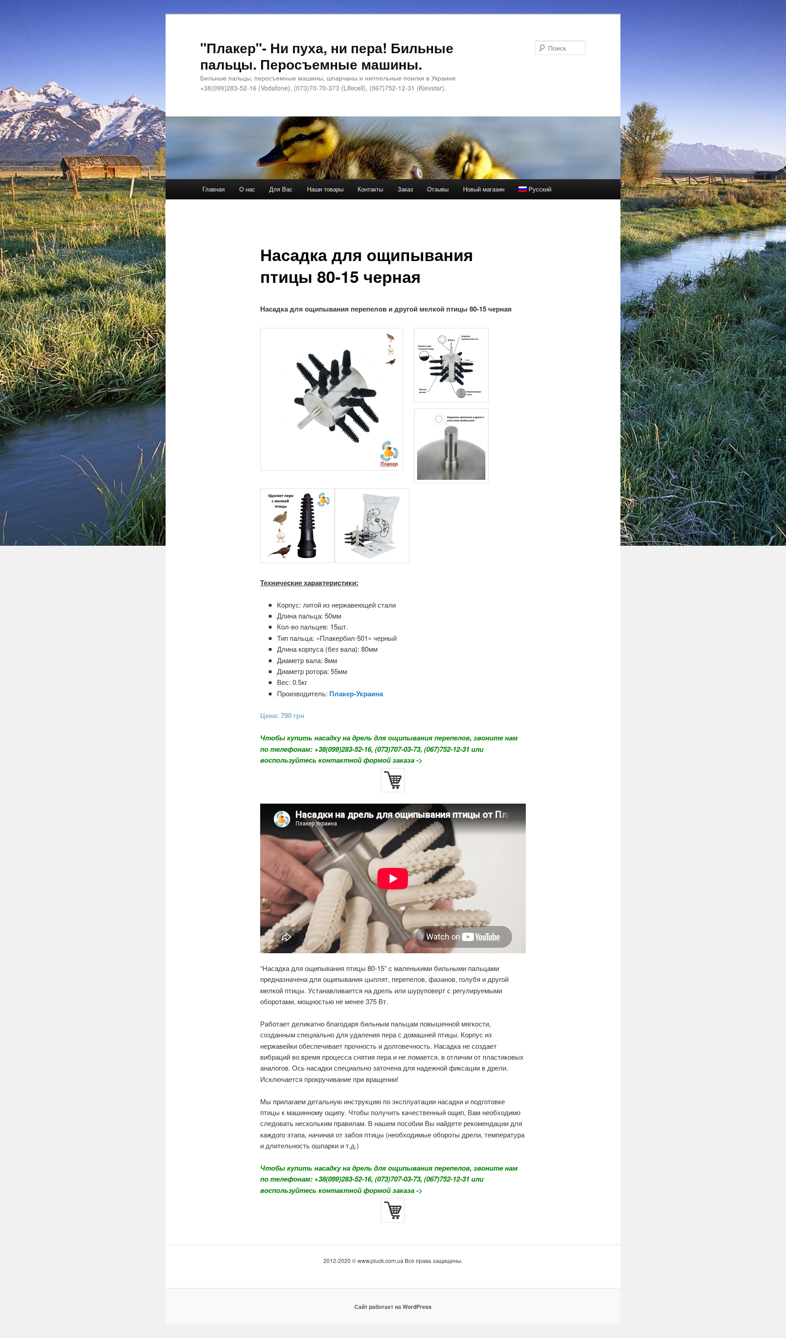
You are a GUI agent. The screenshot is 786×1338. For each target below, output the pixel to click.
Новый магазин (483, 189)
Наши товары (325, 189)
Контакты (370, 189)
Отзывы (437, 189)
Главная (213, 189)
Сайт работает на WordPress (393, 1307)
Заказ (405, 189)
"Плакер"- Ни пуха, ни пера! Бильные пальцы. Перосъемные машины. (326, 56)
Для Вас (280, 189)
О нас (247, 189)
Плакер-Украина (356, 694)
